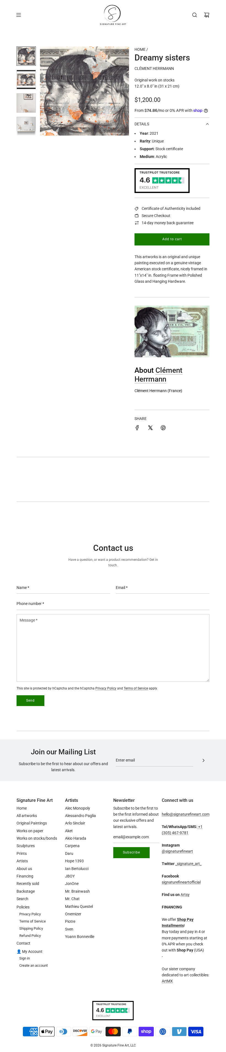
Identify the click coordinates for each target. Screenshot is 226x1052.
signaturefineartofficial (181, 882)
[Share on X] (150, 428)
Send (30, 700)
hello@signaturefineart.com (185, 814)
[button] (47, 91)
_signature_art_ (188, 863)
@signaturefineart (177, 851)
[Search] (195, 15)
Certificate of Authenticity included (171, 208)
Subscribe (131, 852)
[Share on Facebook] (137, 428)
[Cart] (207, 15)
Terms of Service (136, 688)
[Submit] (203, 760)
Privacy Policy (105, 688)
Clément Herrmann (154, 68)
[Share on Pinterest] (163, 428)
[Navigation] (18, 15)
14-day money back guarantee (167, 223)
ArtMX (167, 981)
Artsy (185, 894)
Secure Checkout (156, 215)
